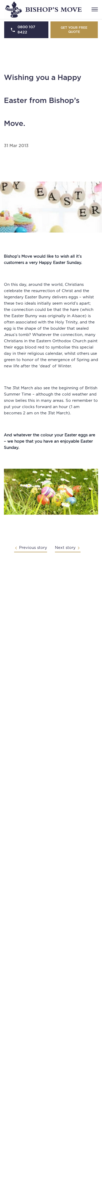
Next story (65, 548)
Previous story (33, 548)
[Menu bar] (95, 9)
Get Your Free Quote (74, 29)
